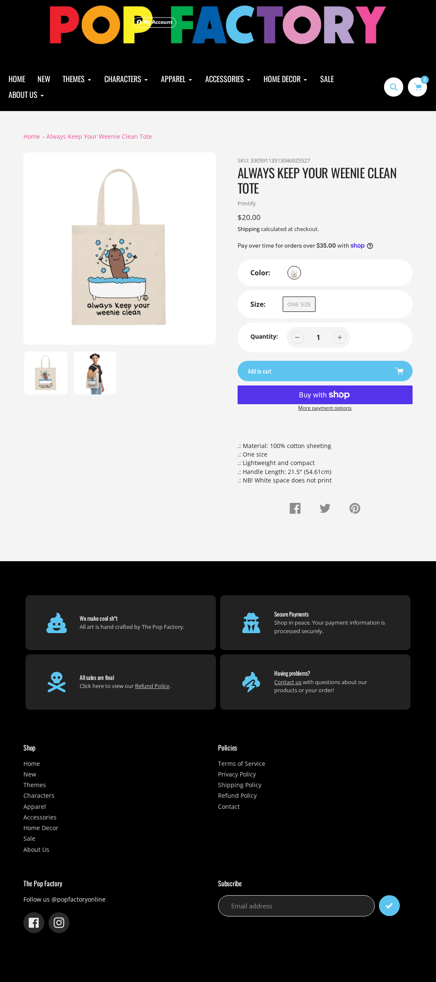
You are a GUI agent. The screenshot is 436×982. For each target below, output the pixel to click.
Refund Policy (152, 686)
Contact (229, 807)
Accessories (40, 817)
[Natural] (294, 273)
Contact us (287, 682)
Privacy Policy (237, 774)
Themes (34, 785)
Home (31, 136)
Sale (29, 838)
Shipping (249, 229)
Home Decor (40, 828)
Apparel (34, 807)
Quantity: (264, 336)
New (29, 774)
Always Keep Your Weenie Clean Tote (99, 136)
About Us (36, 850)
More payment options (325, 407)
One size (299, 304)
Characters (38, 795)
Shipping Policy (239, 785)
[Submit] (389, 905)
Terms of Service (241, 764)
